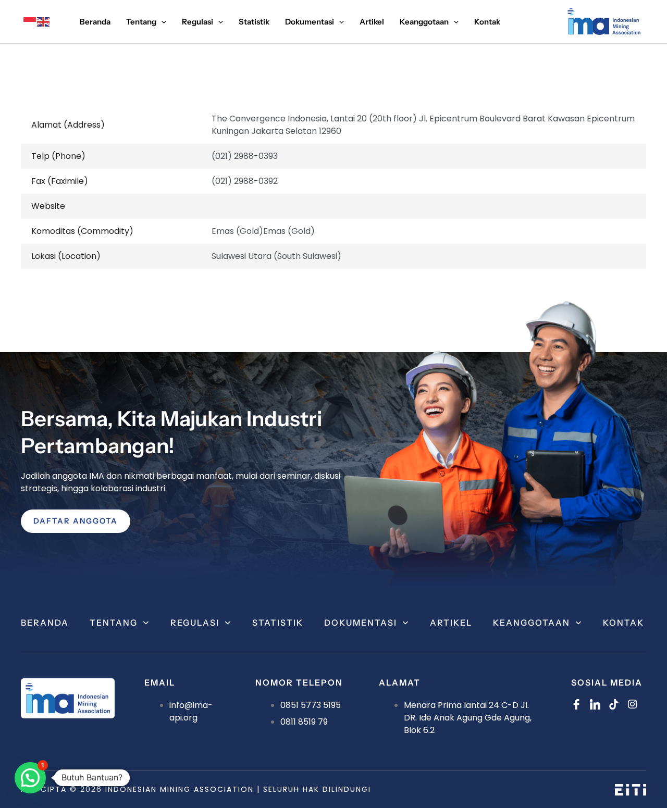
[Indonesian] (30, 22)
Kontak (623, 622)
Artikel (451, 622)
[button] (30, 777)
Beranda (45, 622)
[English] (44, 22)
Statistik (277, 622)
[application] (161, 21)
